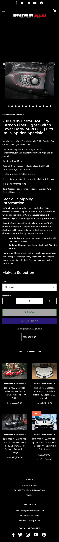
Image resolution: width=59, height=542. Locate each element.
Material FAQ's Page (11, 192)
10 (40, 106)
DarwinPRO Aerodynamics (15, 383)
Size (4, 281)
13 (50, 106)
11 (43, 106)
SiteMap (29, 495)
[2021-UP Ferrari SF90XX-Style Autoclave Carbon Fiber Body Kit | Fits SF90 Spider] (14, 371)
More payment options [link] (29, 328)
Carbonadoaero (29, 485)
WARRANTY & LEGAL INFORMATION (29, 490)
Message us (29, 337)
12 (47, 106)
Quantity (6, 295)
